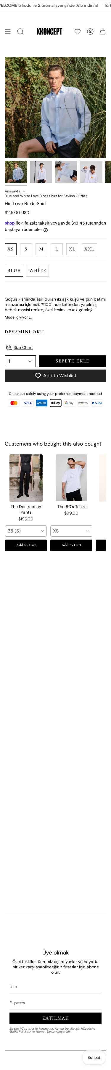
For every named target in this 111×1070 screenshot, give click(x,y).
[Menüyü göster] (8, 31)
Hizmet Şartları (46, 1031)
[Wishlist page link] (78, 31)
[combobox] (26, 531)
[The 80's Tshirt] (71, 478)
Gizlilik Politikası (19, 1031)
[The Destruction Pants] (26, 478)
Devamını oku (24, 332)
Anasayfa (12, 191)
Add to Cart (26, 545)
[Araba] (102, 31)
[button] (20, 31)
